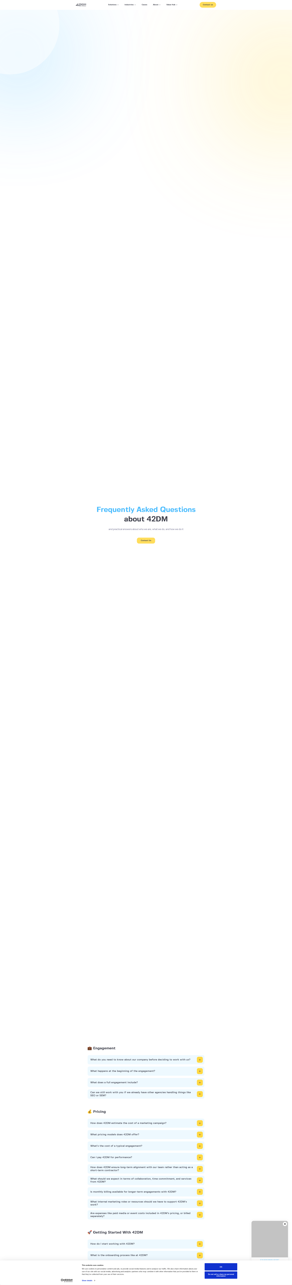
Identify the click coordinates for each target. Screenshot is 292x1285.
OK (221, 1267)
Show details (87, 1280)
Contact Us (146, 540)
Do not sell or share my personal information (221, 1275)
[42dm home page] (81, 5)
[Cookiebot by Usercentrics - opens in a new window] (67, 1280)
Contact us (208, 5)
